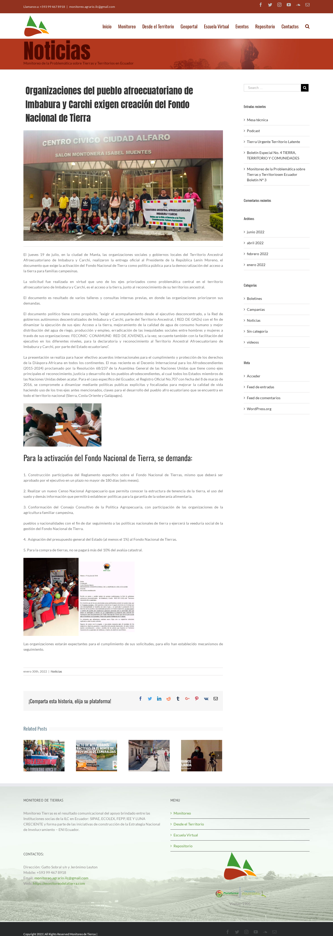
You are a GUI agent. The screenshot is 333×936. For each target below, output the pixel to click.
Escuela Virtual (186, 835)
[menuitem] (110, 25)
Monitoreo (182, 813)
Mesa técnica (257, 120)
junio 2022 (255, 232)
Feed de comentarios (263, 398)
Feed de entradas (260, 387)
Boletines (254, 298)
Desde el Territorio (189, 824)
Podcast (253, 130)
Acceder (253, 376)
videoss (253, 342)
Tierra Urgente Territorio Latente (273, 141)
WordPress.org (259, 408)
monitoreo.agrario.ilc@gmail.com (92, 7)
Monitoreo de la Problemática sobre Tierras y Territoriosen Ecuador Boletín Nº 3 (276, 174)
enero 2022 (256, 264)
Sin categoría (257, 331)
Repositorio (183, 846)
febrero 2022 (257, 253)
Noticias (56, 671)
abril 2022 (255, 243)
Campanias (256, 309)
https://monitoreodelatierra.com (59, 883)
